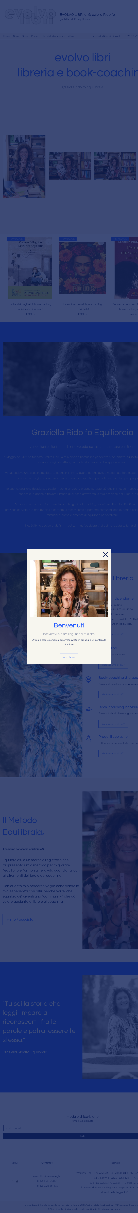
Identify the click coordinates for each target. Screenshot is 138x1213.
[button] (105, 554)
